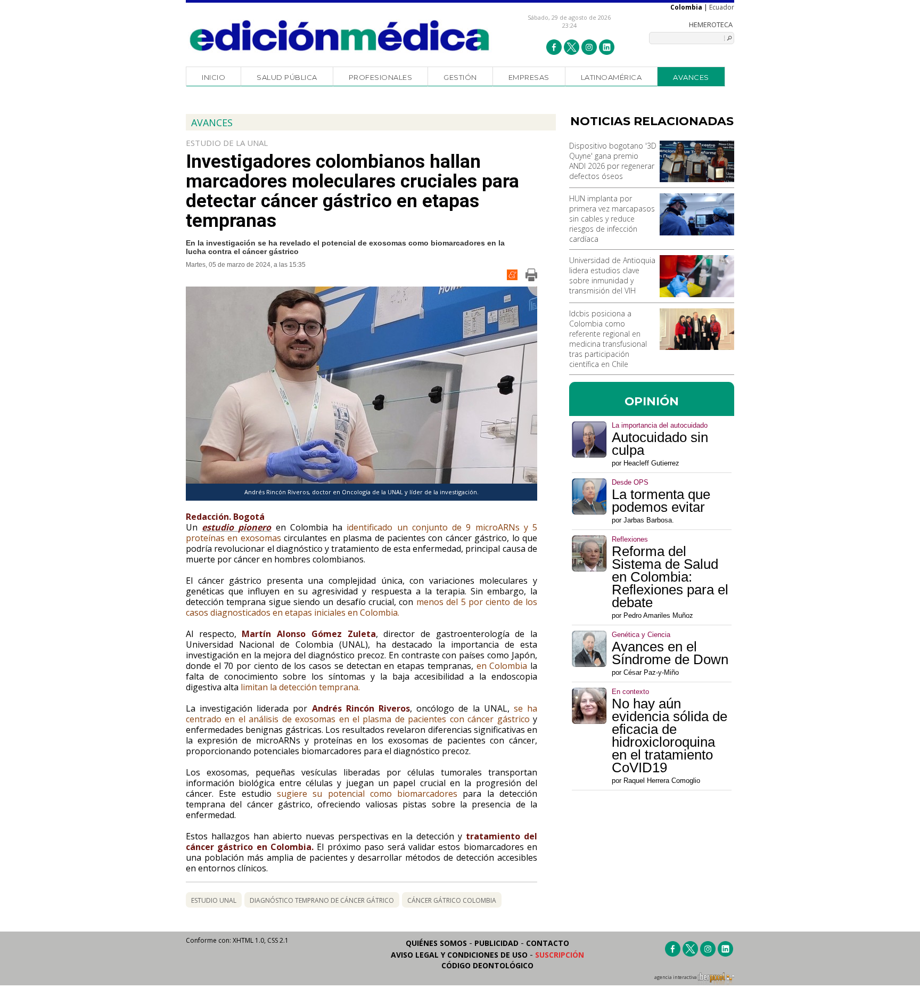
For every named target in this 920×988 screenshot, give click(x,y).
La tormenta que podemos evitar (661, 500)
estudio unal (213, 900)
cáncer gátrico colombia (451, 900)
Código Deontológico (487, 965)
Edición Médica (340, 35)
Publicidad (496, 943)
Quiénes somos (436, 943)
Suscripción (559, 955)
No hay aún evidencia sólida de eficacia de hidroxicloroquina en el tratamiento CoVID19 (669, 735)
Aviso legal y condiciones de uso (459, 955)
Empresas (528, 77)
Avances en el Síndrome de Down (670, 653)
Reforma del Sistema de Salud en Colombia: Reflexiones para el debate (670, 577)
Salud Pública (287, 77)
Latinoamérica (611, 77)
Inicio (213, 77)
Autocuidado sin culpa (660, 443)
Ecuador (721, 7)
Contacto (547, 943)
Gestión (460, 77)
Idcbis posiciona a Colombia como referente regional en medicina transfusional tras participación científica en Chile (608, 338)
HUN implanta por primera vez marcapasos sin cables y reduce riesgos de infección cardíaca (612, 218)
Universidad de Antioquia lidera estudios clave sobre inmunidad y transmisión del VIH (612, 275)
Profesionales (381, 77)
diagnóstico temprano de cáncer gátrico (322, 900)
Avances (691, 77)
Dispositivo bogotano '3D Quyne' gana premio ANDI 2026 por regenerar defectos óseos (612, 161)
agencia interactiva (676, 977)
